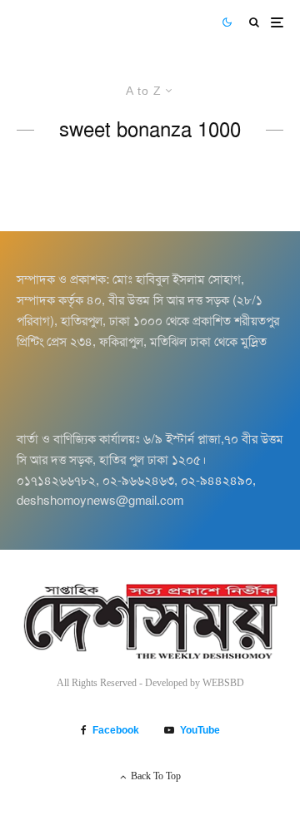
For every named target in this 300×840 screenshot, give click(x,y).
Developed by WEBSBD (194, 683)
